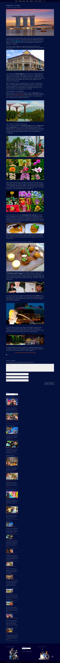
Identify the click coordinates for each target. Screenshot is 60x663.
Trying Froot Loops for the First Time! (11, 513)
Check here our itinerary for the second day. (25, 352)
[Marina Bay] (34, 344)
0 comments (19, 7)
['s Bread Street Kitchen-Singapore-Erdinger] (34, 292)
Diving (24, 1)
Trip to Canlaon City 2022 (9, 593)
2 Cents (35, 1)
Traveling (20, 1)
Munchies (31, 1)
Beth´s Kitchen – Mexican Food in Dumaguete (11, 579)
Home (16, 1)
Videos (27, 1)
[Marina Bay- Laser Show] (15, 344)
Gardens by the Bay (19, 94)
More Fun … (40, 1)
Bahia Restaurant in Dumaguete (10, 466)
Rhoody (8, 7)
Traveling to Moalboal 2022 (9, 605)
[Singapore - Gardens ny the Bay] (12, 180)
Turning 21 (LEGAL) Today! (9, 498)
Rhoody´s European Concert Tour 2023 (11, 448)
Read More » (8, 422)
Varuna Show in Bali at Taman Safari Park (11, 434)
